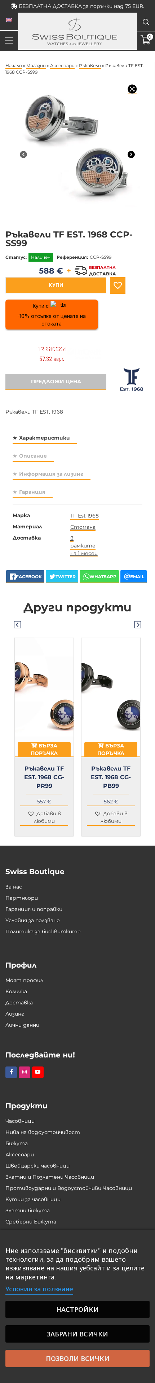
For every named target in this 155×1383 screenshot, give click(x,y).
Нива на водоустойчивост (42, 1132)
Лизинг (14, 1014)
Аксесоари (62, 65)
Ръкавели (90, 65)
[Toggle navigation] (9, 40)
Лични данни (22, 1025)
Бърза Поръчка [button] (44, 749)
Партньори (21, 898)
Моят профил (24, 980)
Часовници (20, 1121)
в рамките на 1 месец (84, 546)
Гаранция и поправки (33, 909)
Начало (13, 65)
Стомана (83, 527)
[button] (117, 285)
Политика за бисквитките (43, 931)
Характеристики (44, 438)
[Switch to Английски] (9, 20)
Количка (16, 991)
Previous (17, 624)
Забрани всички (77, 1334)
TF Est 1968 (84, 515)
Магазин (36, 65)
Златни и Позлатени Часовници (49, 1177)
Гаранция (32, 492)
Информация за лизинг (51, 474)
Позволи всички (78, 1358)
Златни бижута (27, 1210)
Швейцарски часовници (37, 1165)
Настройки (77, 1309)
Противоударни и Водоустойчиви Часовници (68, 1188)
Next (137, 624)
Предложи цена (56, 381)
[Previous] (23, 154)
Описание (33, 456)
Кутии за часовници (33, 1199)
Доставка (19, 1002)
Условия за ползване (32, 920)
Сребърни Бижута (30, 1221)
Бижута (16, 1143)
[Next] (131, 154)
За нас (13, 887)
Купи (56, 285)
